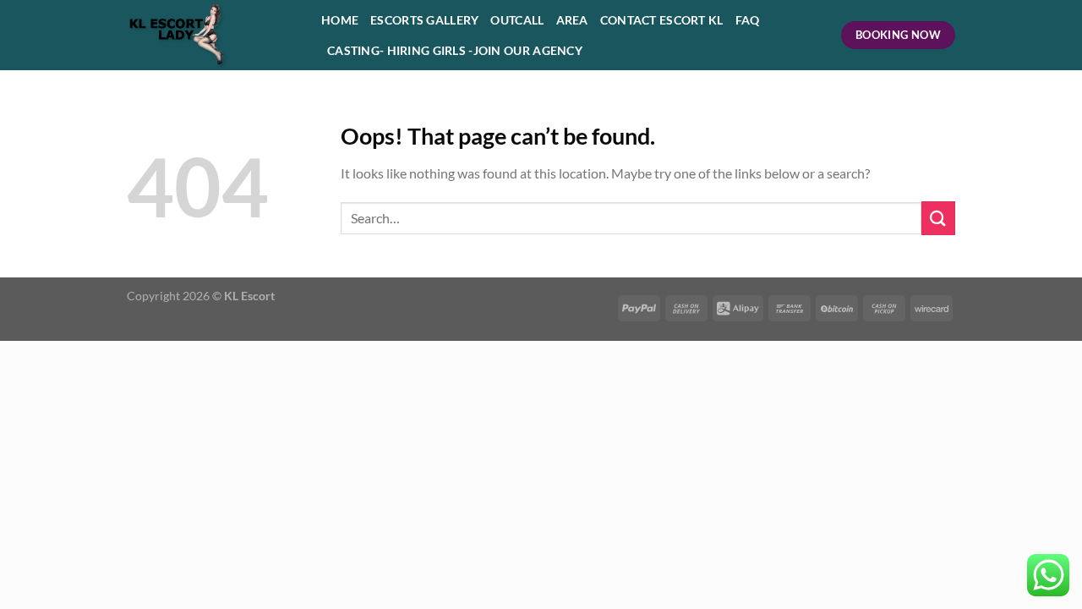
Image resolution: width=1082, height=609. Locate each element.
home (339, 20)
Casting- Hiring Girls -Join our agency (454, 50)
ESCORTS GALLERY (424, 20)
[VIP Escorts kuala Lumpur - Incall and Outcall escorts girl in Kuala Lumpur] (211, 35)
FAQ (747, 20)
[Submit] (938, 217)
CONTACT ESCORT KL (662, 20)
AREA (572, 20)
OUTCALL (517, 20)
